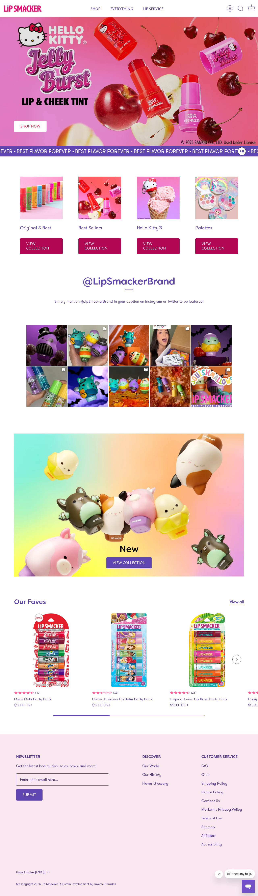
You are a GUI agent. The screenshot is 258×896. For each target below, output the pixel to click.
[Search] (240, 8)
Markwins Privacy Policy (221, 809)
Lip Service (153, 8)
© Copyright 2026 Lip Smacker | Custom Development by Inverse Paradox (66, 884)
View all (237, 601)
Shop (95, 8)
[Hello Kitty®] (158, 198)
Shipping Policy (214, 783)
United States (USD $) (31, 872)
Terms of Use (211, 818)
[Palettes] (216, 198)
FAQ (204, 766)
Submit (29, 794)
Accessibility (211, 844)
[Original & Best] (41, 198)
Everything (121, 8)
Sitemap (208, 826)
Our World (150, 766)
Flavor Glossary (155, 783)
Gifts (205, 774)
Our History (151, 774)
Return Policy (212, 792)
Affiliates (208, 835)
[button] (242, 151)
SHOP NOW (30, 126)
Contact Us (210, 800)
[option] (129, 81)
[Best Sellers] (99, 198)
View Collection (37, 246)
